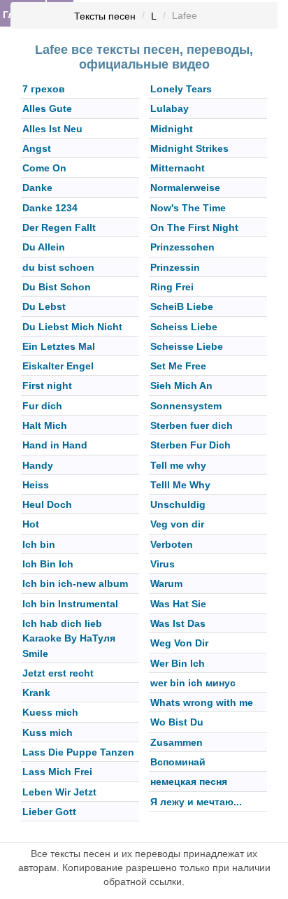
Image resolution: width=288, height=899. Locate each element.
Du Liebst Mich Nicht (72, 326)
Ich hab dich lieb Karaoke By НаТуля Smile (68, 638)
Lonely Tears (181, 88)
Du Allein (43, 247)
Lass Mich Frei (57, 772)
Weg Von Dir (179, 643)
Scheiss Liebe (183, 326)
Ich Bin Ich (47, 563)
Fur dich (42, 405)
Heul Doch (47, 504)
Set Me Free (178, 365)
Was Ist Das (178, 623)
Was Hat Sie (178, 603)
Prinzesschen (182, 247)
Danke (37, 188)
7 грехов (43, 88)
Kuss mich (47, 732)
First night (47, 386)
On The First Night (194, 227)
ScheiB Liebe (181, 307)
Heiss (35, 484)
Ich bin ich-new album (75, 584)
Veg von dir (177, 524)
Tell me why (178, 465)
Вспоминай (178, 761)
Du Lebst (44, 307)
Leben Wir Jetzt (59, 792)
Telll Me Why (180, 484)
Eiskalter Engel (58, 365)
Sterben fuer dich (191, 425)
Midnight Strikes (189, 148)
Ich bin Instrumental (70, 603)
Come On (44, 168)
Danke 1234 (50, 207)
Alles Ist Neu (52, 128)
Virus (162, 563)
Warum (166, 584)
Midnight (171, 128)
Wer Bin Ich (177, 663)
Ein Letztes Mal (58, 346)
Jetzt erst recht (58, 673)
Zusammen (176, 742)
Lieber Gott (49, 811)
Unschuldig (178, 504)
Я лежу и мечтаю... (196, 801)
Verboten (171, 544)
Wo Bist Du (176, 722)
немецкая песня (188, 782)
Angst (36, 148)
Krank (36, 692)
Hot (30, 524)
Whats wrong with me (201, 702)
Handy (37, 465)
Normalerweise (185, 188)
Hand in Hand (54, 445)
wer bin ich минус (193, 682)
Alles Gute (47, 109)
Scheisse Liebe (186, 346)
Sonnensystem (186, 405)
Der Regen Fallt (59, 227)
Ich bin (38, 544)
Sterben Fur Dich (190, 445)
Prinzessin (175, 267)
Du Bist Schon (56, 286)
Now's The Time (188, 207)
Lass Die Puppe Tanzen (78, 752)
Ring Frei (172, 286)
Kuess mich (50, 713)
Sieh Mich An (181, 386)
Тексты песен (105, 16)
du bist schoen (58, 267)
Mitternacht (177, 168)
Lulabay (169, 109)
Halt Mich (44, 425)
